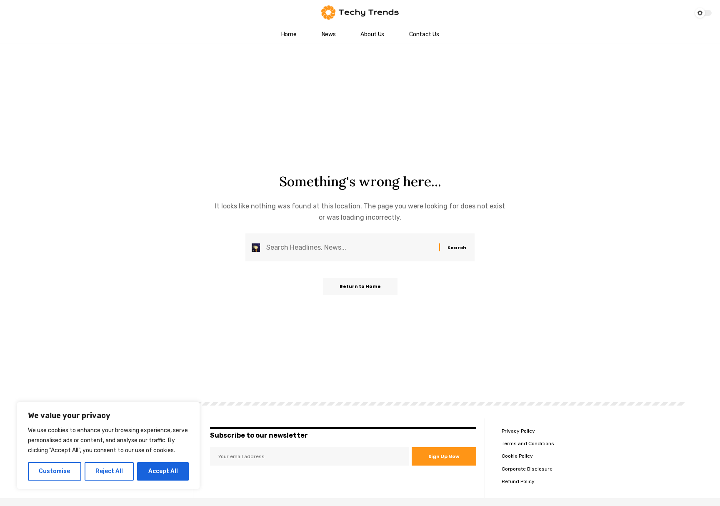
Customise (54, 471)
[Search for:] (349, 247)
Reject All (109, 471)
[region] (108, 445)
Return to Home (360, 286)
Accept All (163, 471)
